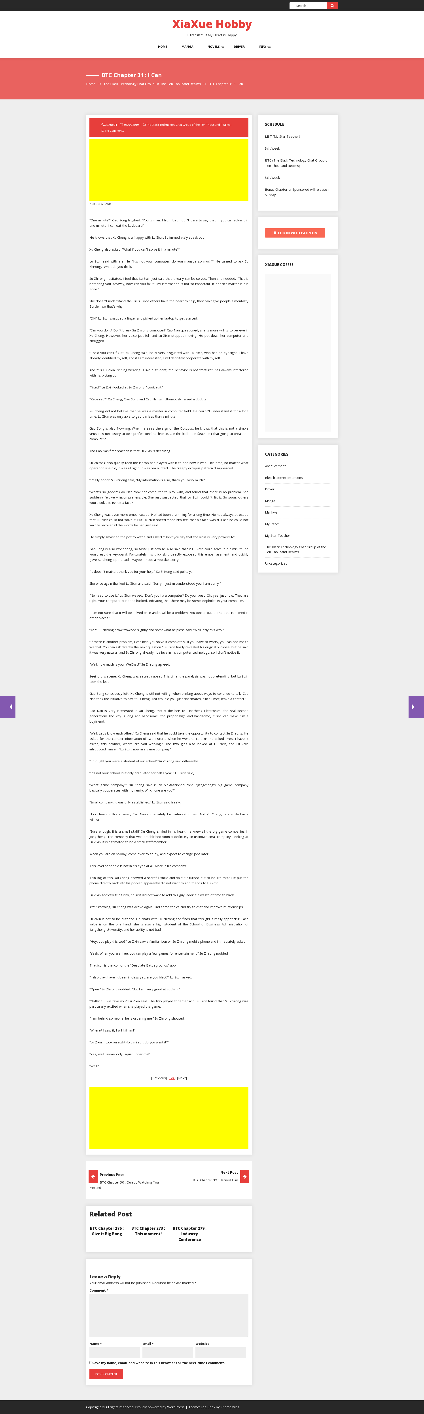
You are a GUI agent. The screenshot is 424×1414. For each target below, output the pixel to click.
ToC (172, 1078)
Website (202, 1343)
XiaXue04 (110, 125)
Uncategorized (276, 563)
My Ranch (272, 524)
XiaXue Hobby (212, 23)
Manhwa (271, 512)
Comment (98, 1290)
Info (262, 46)
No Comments (114, 131)
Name (95, 1343)
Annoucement (275, 466)
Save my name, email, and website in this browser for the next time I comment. (158, 1363)
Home (162, 46)
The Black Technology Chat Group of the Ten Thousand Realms (188, 125)
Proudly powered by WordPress (160, 1407)
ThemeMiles (230, 1407)
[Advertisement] (169, 170)
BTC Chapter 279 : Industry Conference (189, 1234)
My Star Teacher (277, 535)
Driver (239, 46)
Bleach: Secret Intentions (284, 477)
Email (148, 1343)
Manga (187, 46)
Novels (214, 46)
